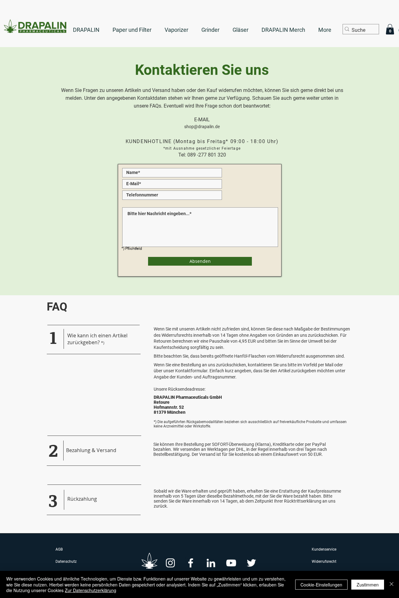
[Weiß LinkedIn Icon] (211, 563)
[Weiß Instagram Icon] (170, 563)
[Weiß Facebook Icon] (191, 563)
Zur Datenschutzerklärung (90, 590)
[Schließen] (391, 584)
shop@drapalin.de (202, 126)
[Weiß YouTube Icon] (231, 563)
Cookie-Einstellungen (321, 584)
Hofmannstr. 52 (169, 407)
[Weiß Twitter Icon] (251, 563)
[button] (390, 29)
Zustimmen (368, 584)
